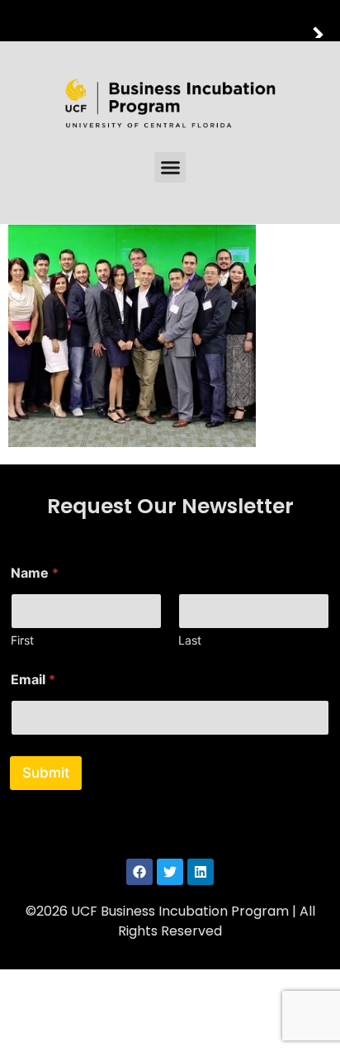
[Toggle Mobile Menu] (323, 19)
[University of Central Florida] (125, 20)
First (22, 640)
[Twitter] (170, 872)
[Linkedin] (200, 872)
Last (189, 640)
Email (33, 680)
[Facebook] (139, 872)
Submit (45, 772)
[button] (170, 167)
